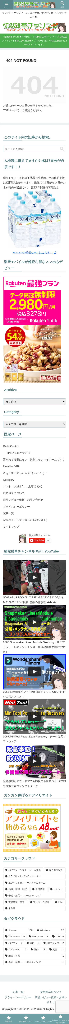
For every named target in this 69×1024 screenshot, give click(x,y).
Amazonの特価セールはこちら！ (33, 252)
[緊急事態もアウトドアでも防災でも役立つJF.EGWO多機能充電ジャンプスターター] (34, 761)
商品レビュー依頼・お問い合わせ (23, 499)
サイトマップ (11, 526)
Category (8, 479)
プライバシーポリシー (16, 506)
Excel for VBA (11, 466)
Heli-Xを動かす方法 (18, 452)
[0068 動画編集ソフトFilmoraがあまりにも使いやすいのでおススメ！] (34, 671)
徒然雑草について (14, 493)
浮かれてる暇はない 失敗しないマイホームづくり (34, 459)
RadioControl (11, 446)
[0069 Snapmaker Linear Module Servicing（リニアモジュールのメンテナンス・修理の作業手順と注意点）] (34, 622)
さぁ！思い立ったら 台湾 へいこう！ (25, 473)
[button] (61, 149)
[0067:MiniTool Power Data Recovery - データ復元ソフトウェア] (34, 716)
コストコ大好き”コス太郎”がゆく (23, 486)
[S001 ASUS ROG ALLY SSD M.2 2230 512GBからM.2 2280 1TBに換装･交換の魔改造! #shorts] (34, 577)
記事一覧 (8, 513)
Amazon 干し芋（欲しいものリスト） (26, 519)
